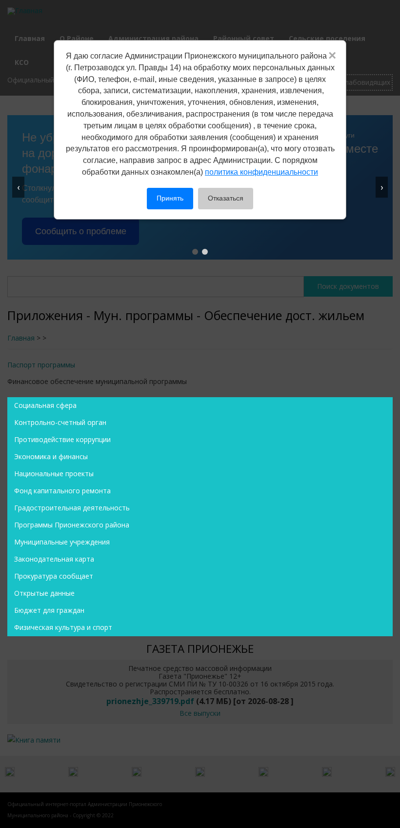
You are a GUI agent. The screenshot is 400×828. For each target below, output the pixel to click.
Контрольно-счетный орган (60, 422)
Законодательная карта (54, 559)
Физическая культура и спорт (63, 627)
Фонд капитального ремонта (62, 490)
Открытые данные (44, 593)
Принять (170, 198)
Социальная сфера (45, 405)
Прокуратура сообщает (53, 576)
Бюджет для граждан (49, 610)
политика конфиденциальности (261, 172)
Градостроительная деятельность (72, 507)
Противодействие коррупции (62, 439)
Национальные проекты (54, 473)
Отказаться (225, 198)
